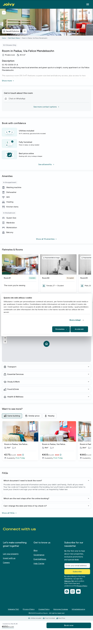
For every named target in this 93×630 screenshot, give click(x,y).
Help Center (39, 563)
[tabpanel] (46, 442)
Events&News (40, 559)
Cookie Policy (44, 609)
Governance (39, 555)
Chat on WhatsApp (14, 99)
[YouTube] (78, 591)
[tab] (12, 415)
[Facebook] (66, 591)
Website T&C (69, 581)
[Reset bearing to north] (5, 342)
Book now (68, 625)
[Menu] (87, 4)
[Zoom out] (5, 338)
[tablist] (46, 415)
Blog (35, 550)
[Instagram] (72, 591)
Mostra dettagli (75, 320)
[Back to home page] (9, 4)
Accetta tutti (79, 329)
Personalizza (59, 329)
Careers (6, 562)
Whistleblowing (78, 609)
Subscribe (77, 571)
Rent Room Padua (14, 38)
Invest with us (9, 558)
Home (4, 38)
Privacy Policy (82, 586)
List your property (11, 554)
